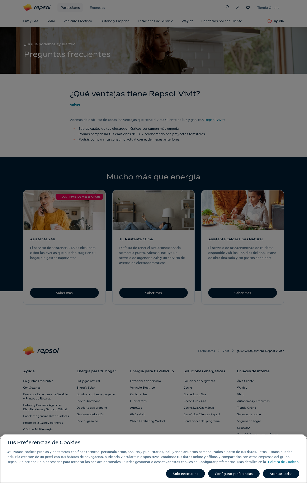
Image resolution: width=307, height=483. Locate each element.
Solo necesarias (185, 474)
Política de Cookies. (283, 462)
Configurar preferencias (234, 474)
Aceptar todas (281, 474)
